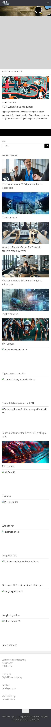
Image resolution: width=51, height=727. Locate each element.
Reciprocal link (9, 555)
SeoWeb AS (34, 719)
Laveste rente (8, 699)
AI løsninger (7, 663)
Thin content (8, 466)
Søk (14, 102)
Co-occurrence (9, 217)
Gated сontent (9, 644)
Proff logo (6, 674)
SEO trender (7, 666)
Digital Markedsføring (12, 677)
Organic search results (13, 373)
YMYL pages (8, 343)
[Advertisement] (25, 42)
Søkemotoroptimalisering (14, 659)
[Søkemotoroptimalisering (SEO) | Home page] (7, 3)
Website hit (8, 525)
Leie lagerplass (9, 688)
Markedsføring (8, 696)
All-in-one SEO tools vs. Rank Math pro (22, 585)
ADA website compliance (17, 106)
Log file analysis (10, 313)
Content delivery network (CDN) (18, 403)
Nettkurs (6, 685)
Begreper (6, 102)
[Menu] (48, 3)
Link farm (7, 496)
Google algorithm (11, 615)
